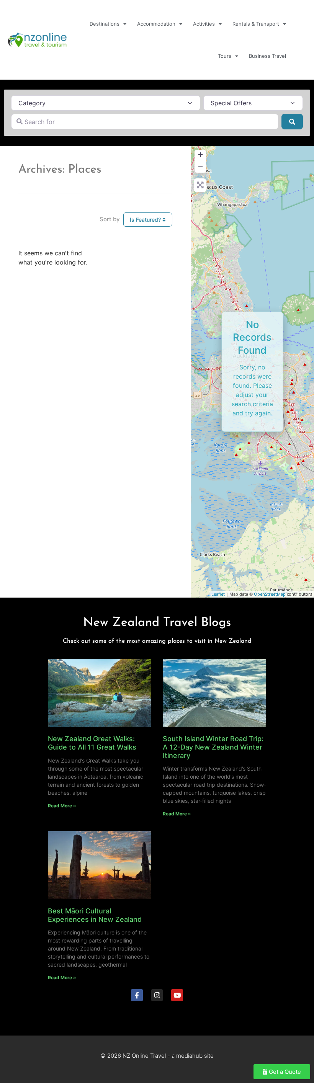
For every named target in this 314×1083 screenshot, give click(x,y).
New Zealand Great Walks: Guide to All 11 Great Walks (92, 743)
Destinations (104, 24)
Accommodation (156, 24)
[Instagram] (157, 995)
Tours (224, 56)
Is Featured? (146, 219)
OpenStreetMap (270, 594)
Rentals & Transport (255, 24)
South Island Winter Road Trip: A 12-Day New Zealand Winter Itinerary (213, 747)
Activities (204, 24)
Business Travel (267, 56)
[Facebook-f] (137, 995)
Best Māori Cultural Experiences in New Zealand (95, 915)
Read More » (62, 806)
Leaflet (218, 594)
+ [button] (200, 154)
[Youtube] (177, 995)
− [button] (200, 166)
